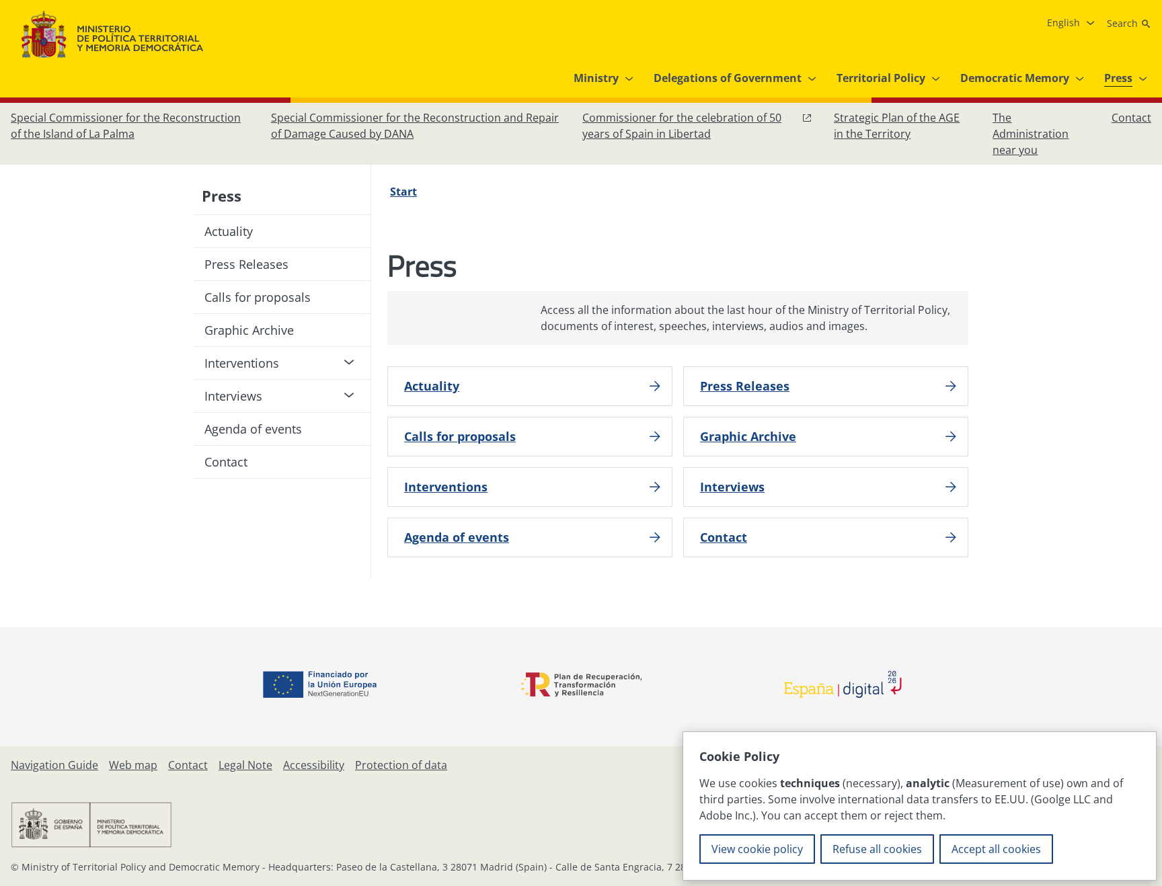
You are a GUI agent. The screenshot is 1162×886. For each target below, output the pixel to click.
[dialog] (920, 806)
